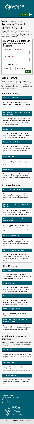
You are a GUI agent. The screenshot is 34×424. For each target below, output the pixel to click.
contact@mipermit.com (9, 401)
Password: (8, 56)
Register (6, 68)
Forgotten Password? (23, 68)
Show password (13, 64)
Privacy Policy (7, 420)
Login (28, 71)
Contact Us (15, 420)
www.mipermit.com (11, 403)
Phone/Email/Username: (12, 49)
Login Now (24, 14)
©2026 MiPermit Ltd (25, 420)
